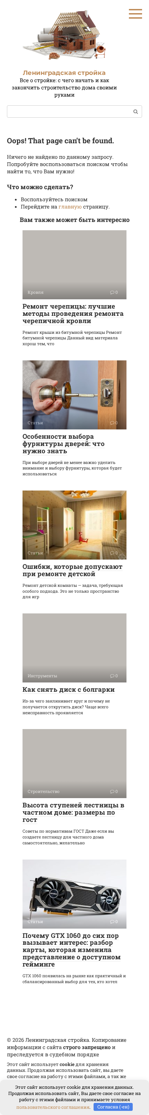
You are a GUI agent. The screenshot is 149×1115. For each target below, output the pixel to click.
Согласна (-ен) (113, 1107)
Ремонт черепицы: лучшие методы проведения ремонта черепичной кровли (73, 313)
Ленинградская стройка (64, 73)
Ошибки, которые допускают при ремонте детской (73, 570)
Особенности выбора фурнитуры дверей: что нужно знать (64, 443)
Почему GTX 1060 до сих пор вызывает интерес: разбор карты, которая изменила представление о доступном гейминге (72, 950)
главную (70, 206)
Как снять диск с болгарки (69, 689)
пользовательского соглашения (52, 1107)
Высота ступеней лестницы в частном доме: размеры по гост (73, 812)
